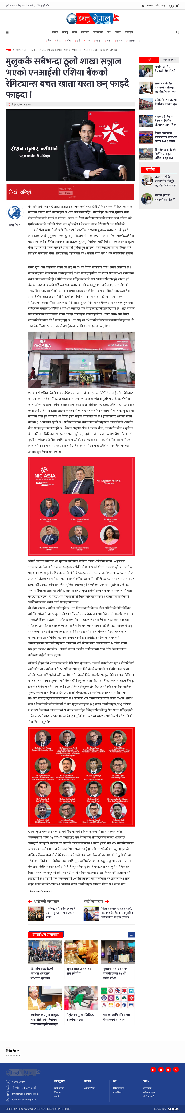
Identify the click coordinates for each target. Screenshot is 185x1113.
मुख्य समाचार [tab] (169, 60)
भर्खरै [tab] (149, 60)
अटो (78, 41)
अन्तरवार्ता (98, 32)
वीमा (69, 41)
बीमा (74, 32)
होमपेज (8, 50)
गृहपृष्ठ (55, 32)
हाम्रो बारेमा (10, 6)
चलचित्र (131, 41)
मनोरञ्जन (129, 32)
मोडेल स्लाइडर (149, 1092)
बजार (109, 41)
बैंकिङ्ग (65, 32)
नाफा (88, 41)
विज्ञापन (21, 6)
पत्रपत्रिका (117, 1092)
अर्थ (108, 32)
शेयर (59, 41)
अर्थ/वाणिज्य (89, 1088)
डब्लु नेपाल (15, 224)
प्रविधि (120, 41)
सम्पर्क (30, 6)
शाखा (98, 41)
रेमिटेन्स (85, 32)
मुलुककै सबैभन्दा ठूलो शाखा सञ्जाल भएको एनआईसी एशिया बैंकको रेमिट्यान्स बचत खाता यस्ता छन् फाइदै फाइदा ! (67, 78)
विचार (118, 32)
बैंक (49, 41)
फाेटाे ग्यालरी (148, 1097)
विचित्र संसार (118, 1088)
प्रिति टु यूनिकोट (42, 6)
